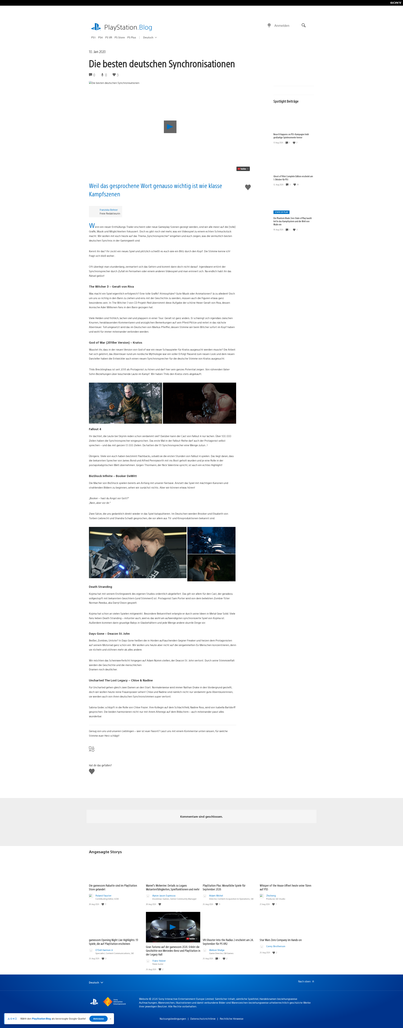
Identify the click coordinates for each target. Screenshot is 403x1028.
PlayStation (128, 26)
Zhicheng (271, 895)
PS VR (108, 37)
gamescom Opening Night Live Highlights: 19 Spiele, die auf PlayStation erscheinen (113, 941)
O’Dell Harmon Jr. (104, 949)
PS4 (100, 37)
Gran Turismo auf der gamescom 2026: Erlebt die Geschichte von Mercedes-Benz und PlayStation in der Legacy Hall (173, 950)
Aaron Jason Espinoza (163, 895)
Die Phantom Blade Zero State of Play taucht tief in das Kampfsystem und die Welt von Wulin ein (292, 221)
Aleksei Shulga (216, 949)
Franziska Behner (109, 209)
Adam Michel (216, 895)
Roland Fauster (103, 895)
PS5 (93, 37)
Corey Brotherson (275, 946)
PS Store (120, 37)
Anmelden (281, 25)
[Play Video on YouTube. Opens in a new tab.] (243, 169)
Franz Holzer (159, 960)
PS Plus (131, 37)
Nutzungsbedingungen (173, 1018)
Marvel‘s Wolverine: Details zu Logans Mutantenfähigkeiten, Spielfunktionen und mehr (172, 887)
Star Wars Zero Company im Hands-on (281, 940)
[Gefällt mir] (294, 142)
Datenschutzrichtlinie (203, 1018)
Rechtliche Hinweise (231, 1018)
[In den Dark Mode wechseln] (269, 25)
